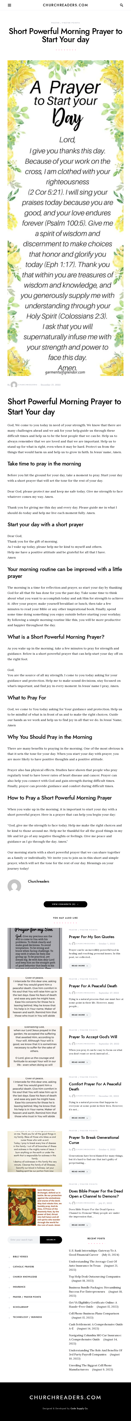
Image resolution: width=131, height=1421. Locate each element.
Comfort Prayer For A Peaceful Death (95, 1086)
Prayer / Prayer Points (65, 23)
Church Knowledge (25, 1276)
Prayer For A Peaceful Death (93, 986)
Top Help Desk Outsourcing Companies (94, 1276)
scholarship (20, 1307)
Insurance (19, 1287)
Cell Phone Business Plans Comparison (94, 1313)
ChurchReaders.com (65, 5)
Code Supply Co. (80, 1408)
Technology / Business (27, 1317)
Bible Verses (20, 1256)
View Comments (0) (63, 904)
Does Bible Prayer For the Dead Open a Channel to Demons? (96, 1193)
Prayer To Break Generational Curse (94, 1140)
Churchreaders (27, 384)
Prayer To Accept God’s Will (93, 1037)
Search (51, 1239)
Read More (78, 965)
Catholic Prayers (23, 1266)
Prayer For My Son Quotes (91, 936)
